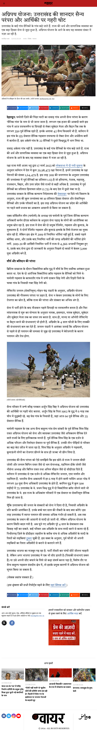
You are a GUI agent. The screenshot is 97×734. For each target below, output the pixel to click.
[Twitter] (8, 716)
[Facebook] (4, 716)
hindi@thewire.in (37, 616)
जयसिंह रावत (5, 39)
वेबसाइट (62, 194)
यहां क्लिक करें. (58, 585)
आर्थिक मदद (72, 614)
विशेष (29, 39)
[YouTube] (18, 716)
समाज (35, 39)
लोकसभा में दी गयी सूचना (69, 165)
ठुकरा (29, 538)
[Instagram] (13, 716)
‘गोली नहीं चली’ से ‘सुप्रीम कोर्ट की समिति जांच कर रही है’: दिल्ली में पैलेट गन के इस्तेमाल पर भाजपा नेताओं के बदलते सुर (36, 694)
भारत (25, 39)
